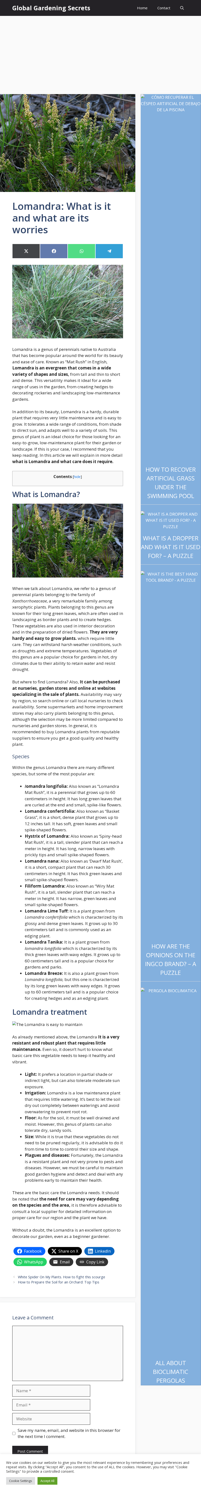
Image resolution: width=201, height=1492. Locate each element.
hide (77, 476)
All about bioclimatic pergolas (170, 1371)
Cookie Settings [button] (20, 1481)
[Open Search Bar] (182, 8)
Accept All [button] (47, 1481)
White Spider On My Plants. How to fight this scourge (61, 1277)
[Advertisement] (100, 52)
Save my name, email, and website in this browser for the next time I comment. (69, 1433)
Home (142, 7)
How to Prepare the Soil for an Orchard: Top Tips (58, 1282)
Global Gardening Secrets (51, 8)
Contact (163, 7)
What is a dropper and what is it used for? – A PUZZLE (170, 547)
